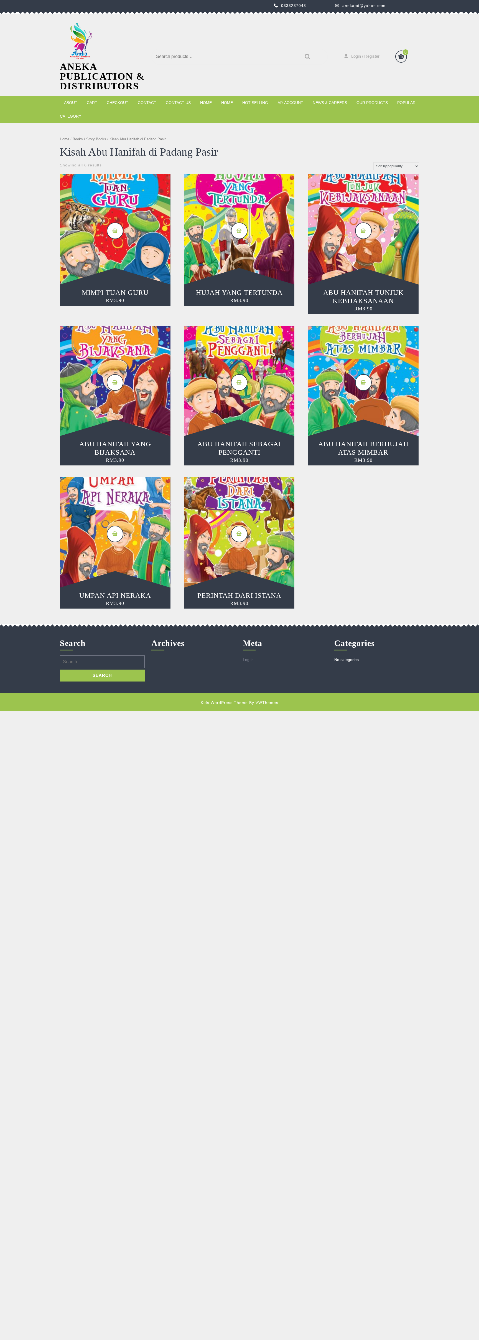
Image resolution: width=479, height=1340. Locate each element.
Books (78, 139)
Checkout (117, 102)
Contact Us (178, 102)
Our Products (372, 102)
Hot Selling (255, 102)
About (70, 102)
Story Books (96, 139)
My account (290, 102)
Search (306, 56)
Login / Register (365, 56)
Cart (92, 102)
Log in (248, 659)
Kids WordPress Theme (224, 702)
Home (206, 102)
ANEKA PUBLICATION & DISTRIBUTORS (102, 76)
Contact (147, 102)
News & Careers (330, 102)
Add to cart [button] (115, 230)
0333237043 (293, 5)
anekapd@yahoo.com (364, 5)
